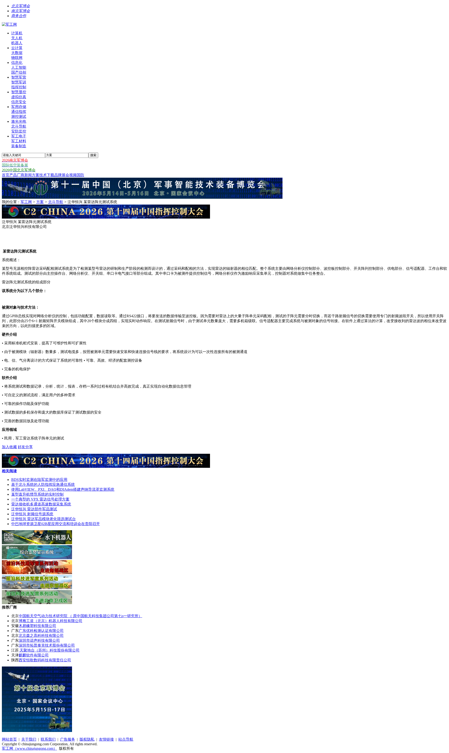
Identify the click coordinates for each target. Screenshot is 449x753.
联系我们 (48, 739)
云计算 (16, 48)
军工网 (26, 202)
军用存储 (18, 107)
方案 (35, 175)
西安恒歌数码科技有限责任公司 (45, 660)
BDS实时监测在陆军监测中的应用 (39, 480)
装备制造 (18, 146)
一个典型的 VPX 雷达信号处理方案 (40, 499)
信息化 (16, 63)
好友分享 (25, 447)
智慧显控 (18, 92)
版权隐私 (87, 739)
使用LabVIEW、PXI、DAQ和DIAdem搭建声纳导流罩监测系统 (62, 489)
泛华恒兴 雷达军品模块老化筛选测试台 (43, 519)
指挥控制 (18, 87)
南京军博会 (20, 11)
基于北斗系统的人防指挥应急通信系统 (43, 484)
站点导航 (125, 739)
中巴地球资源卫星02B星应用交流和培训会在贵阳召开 (55, 524)
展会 (65, 175)
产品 (13, 175)
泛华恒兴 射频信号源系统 (32, 514)
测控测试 (18, 117)
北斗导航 (18, 126)
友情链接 (106, 739)
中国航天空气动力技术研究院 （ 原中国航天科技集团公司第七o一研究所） (80, 616)
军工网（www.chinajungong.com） (29, 748)
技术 (43, 175)
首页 (5, 175)
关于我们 (28, 739)
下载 (50, 175)
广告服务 (67, 739)
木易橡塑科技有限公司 (37, 626)
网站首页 (9, 739)
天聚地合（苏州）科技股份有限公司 (49, 650)
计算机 (16, 33)
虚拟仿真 (18, 97)
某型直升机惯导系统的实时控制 (37, 494)
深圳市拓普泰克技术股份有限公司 (47, 645)
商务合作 (18, 16)
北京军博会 (20, 6)
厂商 (20, 175)
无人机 (16, 38)
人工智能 (18, 67)
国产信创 (18, 72)
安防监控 (18, 131)
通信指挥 (18, 112)
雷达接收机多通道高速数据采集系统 (41, 504)
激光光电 (18, 121)
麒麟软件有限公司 (34, 655)
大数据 (16, 53)
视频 (73, 175)
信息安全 (18, 102)
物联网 (16, 58)
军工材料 (18, 141)
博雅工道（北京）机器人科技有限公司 (50, 621)
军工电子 (18, 136)
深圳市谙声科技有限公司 (39, 640)
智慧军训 (18, 82)
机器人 (16, 43)
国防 (80, 175)
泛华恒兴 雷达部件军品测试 (34, 509)
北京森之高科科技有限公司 (41, 636)
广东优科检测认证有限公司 (41, 631)
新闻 (28, 175)
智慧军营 (18, 77)
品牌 (58, 175)
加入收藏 (9, 447)
